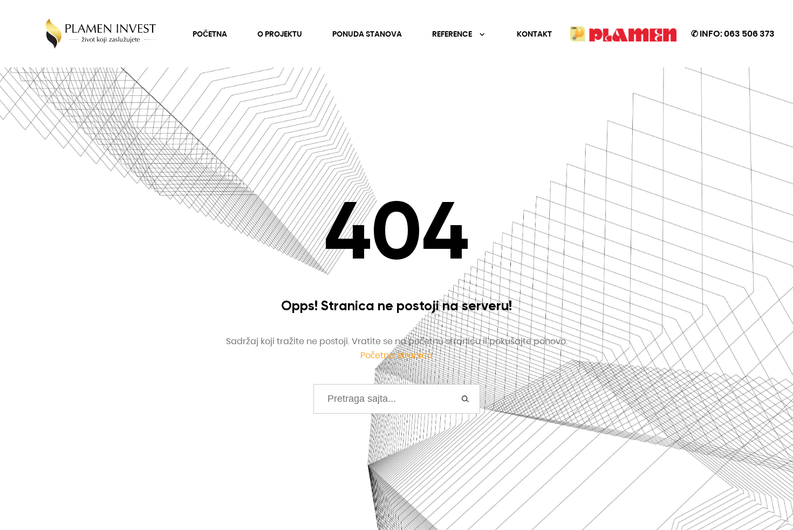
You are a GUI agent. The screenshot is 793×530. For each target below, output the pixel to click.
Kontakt (534, 34)
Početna (210, 34)
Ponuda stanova (367, 34)
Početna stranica (396, 355)
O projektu (279, 34)
